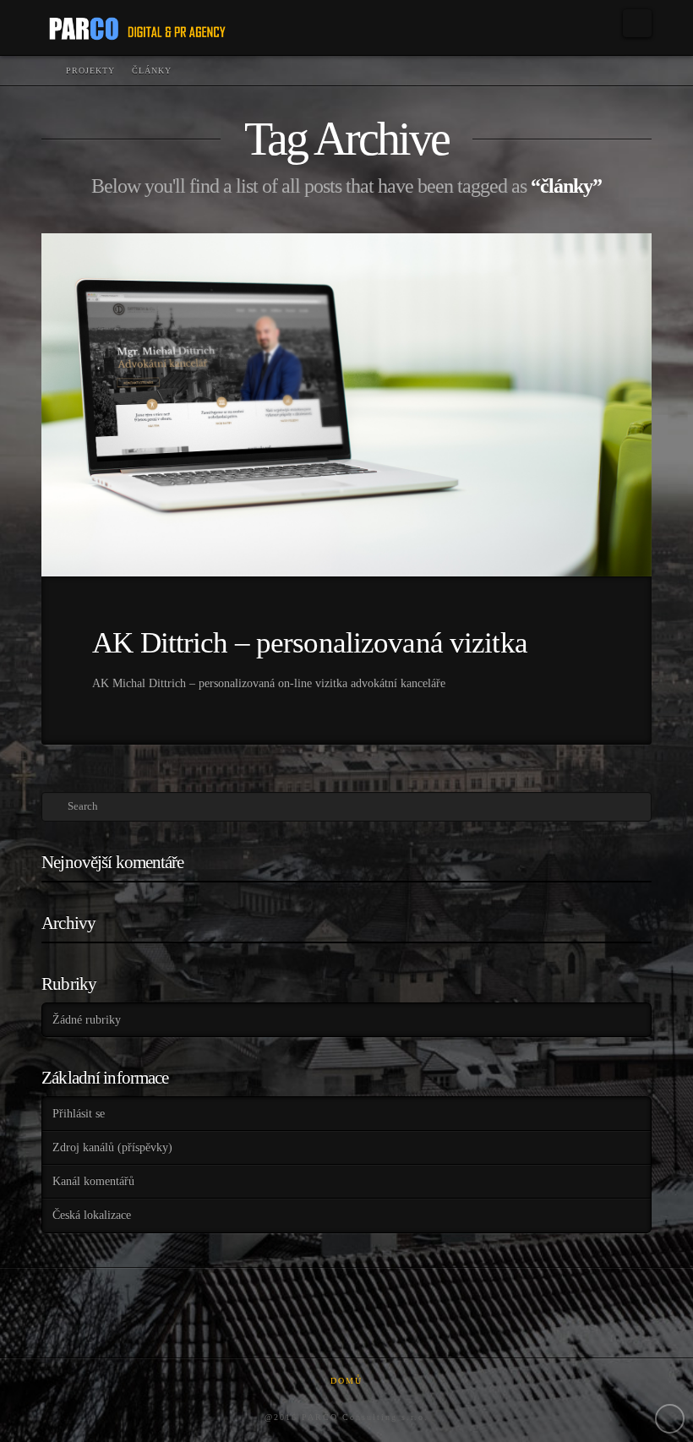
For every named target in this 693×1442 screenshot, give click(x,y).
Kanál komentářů (93, 1181)
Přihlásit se (78, 1113)
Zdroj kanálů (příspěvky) (112, 1147)
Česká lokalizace (91, 1215)
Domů (346, 1380)
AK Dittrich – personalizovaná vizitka (309, 642)
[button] (637, 23)
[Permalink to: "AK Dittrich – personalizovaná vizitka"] (346, 404)
